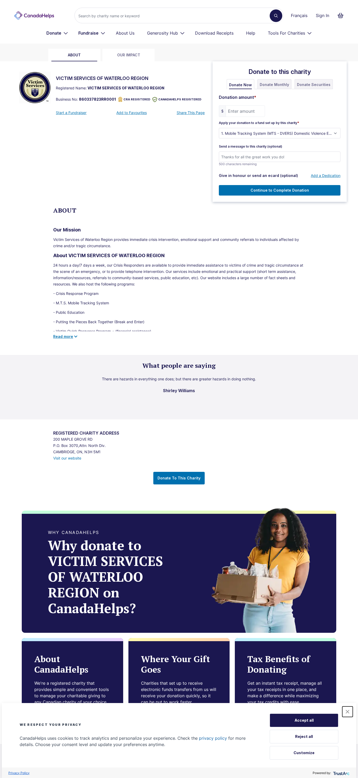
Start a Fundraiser (71, 112)
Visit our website (67, 458)
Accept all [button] (304, 720)
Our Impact (128, 55)
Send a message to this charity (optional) (250, 146)
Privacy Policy (19, 773)
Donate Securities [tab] (313, 84)
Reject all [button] (304, 736)
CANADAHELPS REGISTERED (179, 99)
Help (250, 33)
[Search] (276, 15)
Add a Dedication (325, 175)
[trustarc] (341, 773)
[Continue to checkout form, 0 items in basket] (342, 15)
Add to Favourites (131, 112)
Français (299, 15)
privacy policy (213, 738)
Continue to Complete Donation (280, 190)
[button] (347, 711)
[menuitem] (57, 33)
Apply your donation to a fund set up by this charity (259, 123)
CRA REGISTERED (136, 99)
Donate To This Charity (179, 478)
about (74, 55)
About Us (125, 33)
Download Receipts (214, 33)
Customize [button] (304, 752)
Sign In (322, 15)
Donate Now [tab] (240, 85)
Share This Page (191, 112)
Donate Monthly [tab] (274, 84)
